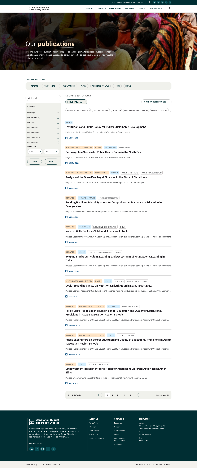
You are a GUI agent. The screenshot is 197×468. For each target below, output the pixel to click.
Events (142, 9)
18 (130, 395)
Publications (115, 9)
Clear (34, 161)
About (88, 9)
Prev (101, 395)
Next (136, 395)
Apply (52, 161)
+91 (140, 434)
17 (124, 395)
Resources (129, 9)
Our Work (100, 9)
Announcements (156, 9)
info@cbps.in (143, 440)
